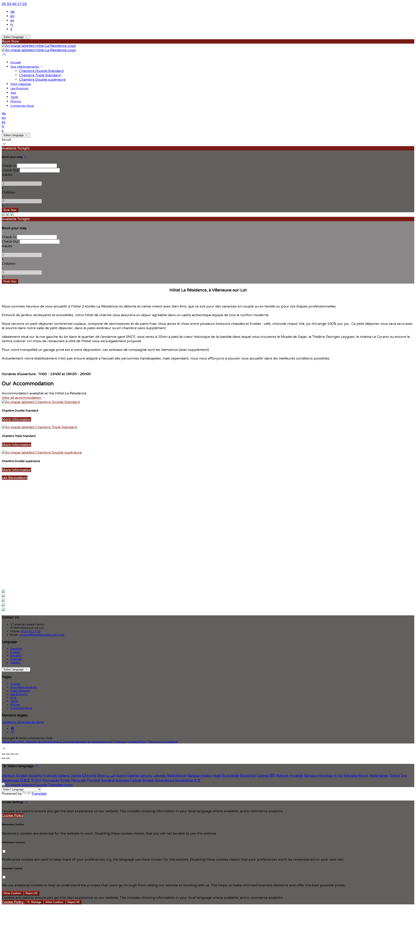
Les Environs (19, 88)
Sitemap (120, 741)
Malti (217, 775)
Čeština (263, 775)
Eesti (101, 775)
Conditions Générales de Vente (23, 722)
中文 (197, 780)
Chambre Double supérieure (42, 79)
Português (50, 780)
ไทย (404, 775)
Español (15, 655)
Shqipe (148, 780)
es (12, 20)
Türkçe (394, 775)
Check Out (10, 170)
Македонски (177, 775)
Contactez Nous (22, 106)
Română (108, 780)
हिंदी (272, 775)
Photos (15, 101)
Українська (10, 780)
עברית (338, 775)
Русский (93, 780)
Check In (9, 165)
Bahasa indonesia (318, 775)
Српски (135, 780)
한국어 (36, 780)
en (12, 16)
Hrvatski (296, 775)
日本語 (25, 780)
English (15, 652)
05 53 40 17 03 (14, 4)
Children (9, 192)
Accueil (15, 62)
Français (16, 659)
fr (11, 25)
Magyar (282, 775)
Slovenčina (184, 780)
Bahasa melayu (199, 775)
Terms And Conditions (163, 741)
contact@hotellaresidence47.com (41, 635)
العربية (110, 775)
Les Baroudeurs (15, 477)
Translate (39, 793)
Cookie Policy (137, 741)
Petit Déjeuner (20, 84)
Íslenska (350, 775)
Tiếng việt (78, 780)
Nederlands (378, 775)
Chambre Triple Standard (40, 75)
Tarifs (14, 97)
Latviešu (159, 775)
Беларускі (248, 775)
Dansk (76, 775)
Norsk (363, 775)
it (11, 29)
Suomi (121, 775)
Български (230, 775)
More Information (16, 419)
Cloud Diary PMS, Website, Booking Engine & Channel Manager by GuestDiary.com (57, 741)
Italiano (15, 662)
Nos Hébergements (25, 67)
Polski (65, 780)
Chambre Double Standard (41, 71)
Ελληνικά (89, 775)
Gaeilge (133, 775)
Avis (13, 93)
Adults (7, 175)
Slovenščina (164, 780)
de (12, 12)
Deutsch (16, 648)
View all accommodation (22, 397)
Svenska (122, 780)
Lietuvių (146, 775)
